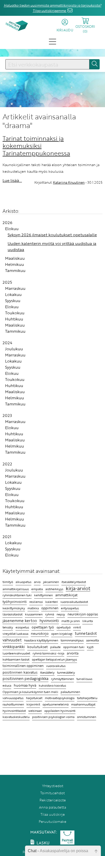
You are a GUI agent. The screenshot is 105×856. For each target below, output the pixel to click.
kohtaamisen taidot (16, 659)
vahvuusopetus (13, 698)
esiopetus (22, 627)
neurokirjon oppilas (83, 614)
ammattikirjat (66, 595)
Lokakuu (13, 294)
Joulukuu (14, 349)
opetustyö (64, 627)
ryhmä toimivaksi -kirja (48, 653)
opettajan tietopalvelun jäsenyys (54, 659)
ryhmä (49, 614)
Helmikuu (14, 264)
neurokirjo (40, 633)
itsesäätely (47, 672)
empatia (37, 589)
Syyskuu (12, 300)
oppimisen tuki (73, 647)
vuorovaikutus (55, 665)
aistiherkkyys (54, 589)
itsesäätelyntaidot (73, 582)
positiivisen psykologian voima (53, 717)
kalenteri (51, 602)
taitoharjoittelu (87, 698)
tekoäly (8, 627)
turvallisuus (84, 679)
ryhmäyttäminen (62, 678)
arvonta (72, 653)
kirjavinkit (33, 704)
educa (7, 685)
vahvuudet (12, 640)
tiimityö (8, 582)
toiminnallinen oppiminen (23, 665)
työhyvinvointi (15, 601)
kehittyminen (43, 595)
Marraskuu (15, 288)
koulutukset (37, 646)
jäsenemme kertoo (20, 620)
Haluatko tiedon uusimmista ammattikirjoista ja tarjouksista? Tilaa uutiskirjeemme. (52, 8)
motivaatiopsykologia (59, 698)
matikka (33, 608)
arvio (37, 581)
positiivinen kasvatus (20, 672)
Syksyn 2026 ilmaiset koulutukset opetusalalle (52, 235)
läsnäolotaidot (12, 614)
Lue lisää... (12, 180)
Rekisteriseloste (53, 800)
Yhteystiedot (52, 785)
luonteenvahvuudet (16, 653)
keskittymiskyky (14, 608)
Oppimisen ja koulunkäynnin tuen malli (30, 692)
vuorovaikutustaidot (74, 602)
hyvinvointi (49, 620)
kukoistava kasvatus (52, 685)
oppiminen (49, 608)
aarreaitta (92, 640)
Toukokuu (14, 313)
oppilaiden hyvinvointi (59, 711)
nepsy (61, 614)
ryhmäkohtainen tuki (17, 595)
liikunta (87, 621)
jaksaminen (51, 581)
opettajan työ (43, 627)
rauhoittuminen (13, 704)
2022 (7, 464)
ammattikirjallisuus (16, 589)
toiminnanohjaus (72, 640)
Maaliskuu (15, 258)
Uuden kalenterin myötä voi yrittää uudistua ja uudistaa (52, 246)
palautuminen (70, 691)
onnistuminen (86, 717)
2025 (7, 282)
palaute (55, 647)
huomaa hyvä (25, 685)
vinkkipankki (14, 646)
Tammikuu (15, 270)
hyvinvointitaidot (14, 711)
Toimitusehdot (52, 793)
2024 (7, 343)
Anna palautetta (52, 807)
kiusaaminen (34, 614)
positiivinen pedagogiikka (25, 678)
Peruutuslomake (52, 821)
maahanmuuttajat (83, 704)
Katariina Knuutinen (69, 182)
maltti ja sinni (70, 620)
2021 (7, 537)
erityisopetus (70, 608)
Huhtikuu (14, 319)
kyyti (90, 647)
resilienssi (36, 602)
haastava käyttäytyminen (41, 640)
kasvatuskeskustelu (16, 716)
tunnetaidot (86, 633)
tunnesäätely (66, 672)
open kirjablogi (61, 633)
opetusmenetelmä (56, 704)
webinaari (35, 710)
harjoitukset (34, 698)
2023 (7, 415)
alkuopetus (23, 582)
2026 (7, 222)
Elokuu (12, 229)
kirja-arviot (78, 588)
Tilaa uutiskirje (53, 814)
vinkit (77, 627)
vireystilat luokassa (15, 633)
